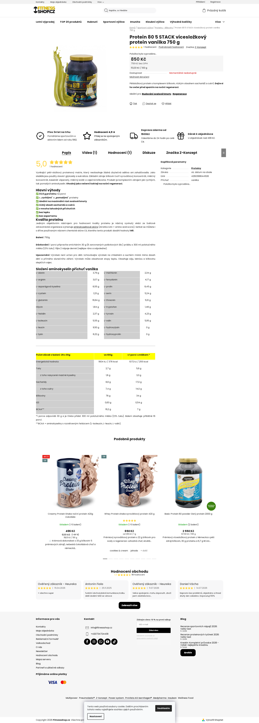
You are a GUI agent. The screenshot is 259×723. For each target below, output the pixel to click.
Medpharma (159, 698)
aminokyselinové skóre (86, 227)
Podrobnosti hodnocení (171, 47)
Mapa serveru (43, 659)
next (221, 506)
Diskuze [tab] (149, 152)
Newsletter (42, 651)
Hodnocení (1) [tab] (120, 152)
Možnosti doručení (139, 76)
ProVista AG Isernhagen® (138, 698)
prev (38, 506)
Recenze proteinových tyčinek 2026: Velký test (199, 635)
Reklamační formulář (47, 639)
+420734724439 (99, 634)
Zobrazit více (129, 605)
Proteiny (196, 168)
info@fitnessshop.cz (101, 627)
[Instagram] (94, 642)
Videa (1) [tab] (89, 152)
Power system (116, 698)
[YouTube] (107, 642)
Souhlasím (163, 708)
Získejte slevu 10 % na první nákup (154, 619)
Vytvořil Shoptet (214, 720)
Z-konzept (101, 698)
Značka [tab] (181, 152)
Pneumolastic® (87, 698)
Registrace (215, 2)
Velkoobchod (43, 643)
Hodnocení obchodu (129, 571)
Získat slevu (153, 630)
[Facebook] (87, 642)
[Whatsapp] (101, 642)
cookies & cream (119, 550)
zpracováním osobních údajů (147, 638)
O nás (39, 647)
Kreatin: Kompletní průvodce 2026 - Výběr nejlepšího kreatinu (199, 644)
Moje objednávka (58, 2)
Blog (38, 663)
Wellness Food (185, 698)
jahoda (134, 550)
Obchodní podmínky (82, 2)
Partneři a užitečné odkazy (50, 667)
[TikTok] (114, 642)
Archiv (188, 652)
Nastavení (96, 716)
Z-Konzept (200, 47)
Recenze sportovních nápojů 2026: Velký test (198, 627)
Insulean (172, 698)
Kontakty (40, 2)
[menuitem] (45, 21)
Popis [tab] (66, 152)
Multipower (72, 698)
